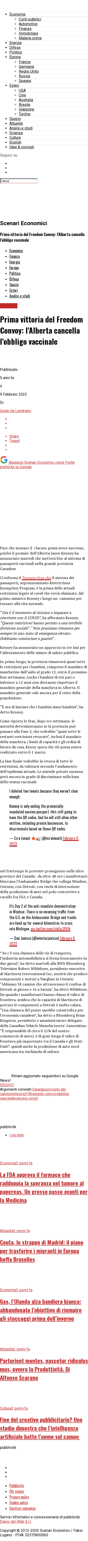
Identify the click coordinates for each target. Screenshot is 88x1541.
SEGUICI (7, 1085)
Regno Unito (29, 71)
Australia (26, 100)
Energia (15, 43)
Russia (24, 76)
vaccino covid (26, 1098)
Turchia (24, 114)
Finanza (25, 28)
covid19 (23, 1094)
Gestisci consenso (22, 1508)
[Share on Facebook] (48, 419)
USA (22, 90)
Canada (38, 1089)
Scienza (16, 133)
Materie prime (30, 38)
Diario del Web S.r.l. (15, 1521)
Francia (25, 62)
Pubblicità (16, 1485)
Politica (15, 52)
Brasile (24, 104)
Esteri (14, 85)
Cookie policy (18, 1502)
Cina (22, 95)
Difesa (14, 47)
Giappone (26, 109)
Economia (17, 14)
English (15, 142)
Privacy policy (19, 1497)
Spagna (25, 81)
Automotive (28, 24)
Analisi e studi (21, 128)
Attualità (16, 123)
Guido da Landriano (15, 411)
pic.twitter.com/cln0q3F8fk (50, 929)
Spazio (15, 118)
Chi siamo (16, 1491)
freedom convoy (43, 1094)
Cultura (15, 137)
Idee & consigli (21, 147)
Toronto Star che (36, 577)
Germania (26, 66)
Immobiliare (28, 33)
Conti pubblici (30, 19)
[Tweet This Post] (48, 423)
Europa (15, 57)
